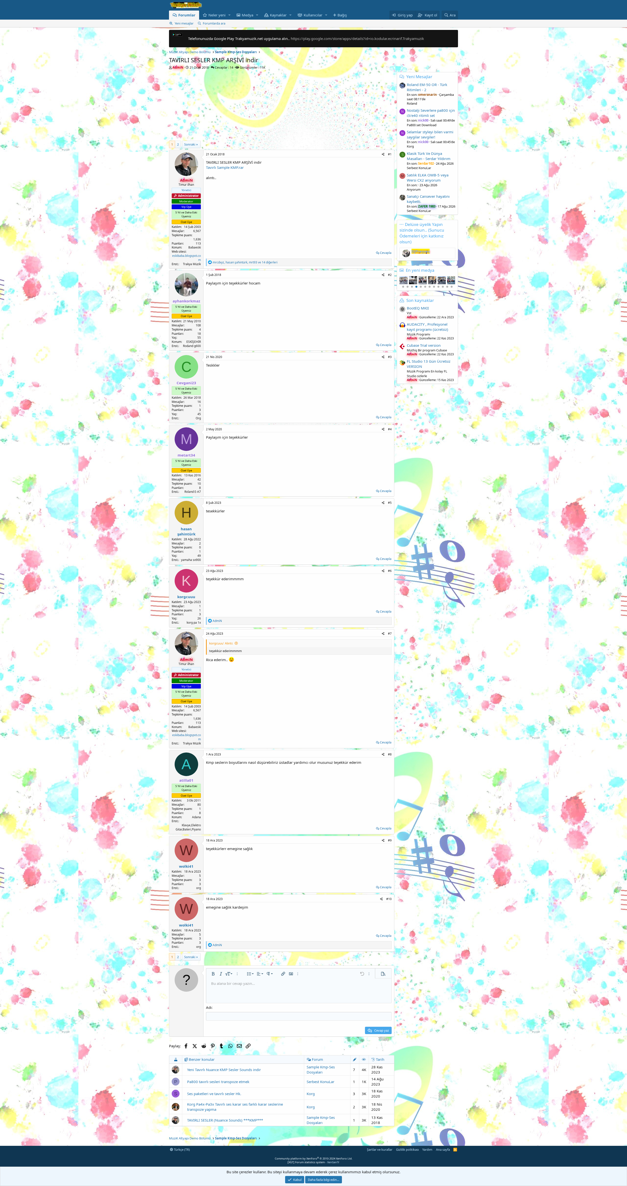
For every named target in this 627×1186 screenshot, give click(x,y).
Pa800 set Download (421, 125)
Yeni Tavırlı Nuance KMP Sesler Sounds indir (224, 1069)
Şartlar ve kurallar (379, 1149)
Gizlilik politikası (407, 1149)
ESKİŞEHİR (193, 342)
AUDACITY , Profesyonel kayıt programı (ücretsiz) (427, 327)
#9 (390, 840)
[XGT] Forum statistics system (313, 1162)
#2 (390, 275)
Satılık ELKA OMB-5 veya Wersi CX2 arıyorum (427, 178)
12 (452, 287)
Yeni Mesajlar (419, 76)
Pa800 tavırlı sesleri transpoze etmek (218, 1081)
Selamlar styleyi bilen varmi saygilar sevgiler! (430, 134)
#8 (390, 754)
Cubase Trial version (424, 345)
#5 (390, 503)
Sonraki (189, 144)
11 (447, 287)
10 (443, 287)
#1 (390, 154)
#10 (389, 899)
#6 (390, 571)
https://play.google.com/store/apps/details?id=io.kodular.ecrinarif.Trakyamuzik (357, 38)
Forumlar (186, 14)
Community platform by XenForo (313, 1158)
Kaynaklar (278, 14)
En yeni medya (420, 270)
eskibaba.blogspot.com (186, 258)
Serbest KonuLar (320, 1081)
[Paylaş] (383, 154)
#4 (390, 429)
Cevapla (385, 252)
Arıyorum (414, 189)
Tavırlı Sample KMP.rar (225, 167)
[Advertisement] (281, 106)
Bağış (342, 14)
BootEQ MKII (418, 308)
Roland (412, 103)
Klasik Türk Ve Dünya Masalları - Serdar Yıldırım (428, 156)
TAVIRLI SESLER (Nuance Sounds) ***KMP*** (225, 1120)
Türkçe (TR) (181, 1149)
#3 (390, 357)
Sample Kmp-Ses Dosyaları (321, 1069)
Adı (209, 1007)
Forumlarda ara (214, 23)
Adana (196, 817)
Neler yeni (217, 14)
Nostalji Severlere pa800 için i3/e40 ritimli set (431, 113)
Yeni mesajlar (184, 23)
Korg (311, 1093)
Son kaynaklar (420, 300)
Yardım (427, 1149)
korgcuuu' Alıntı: (221, 643)
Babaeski (194, 247)
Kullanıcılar (313, 14)
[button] (229, 15)
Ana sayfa (443, 1149)
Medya (247, 14)
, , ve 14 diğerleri (245, 262)
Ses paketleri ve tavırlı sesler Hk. (214, 1093)
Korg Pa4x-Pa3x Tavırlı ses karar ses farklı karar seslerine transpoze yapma (235, 1107)
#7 (390, 633)
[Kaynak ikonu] (402, 309)
